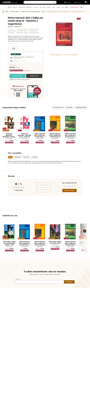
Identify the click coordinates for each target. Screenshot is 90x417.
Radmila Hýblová (85, 246)
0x (16, 29)
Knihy (11, 7)
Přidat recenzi (69, 190)
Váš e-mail (17, 279)
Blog (63, 7)
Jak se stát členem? (27, 70)
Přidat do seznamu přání (72, 54)
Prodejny (58, 7)
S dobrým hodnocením (80, 107)
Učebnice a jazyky (15, 11)
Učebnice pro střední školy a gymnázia (30, 11)
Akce (68, 7)
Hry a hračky (35, 7)
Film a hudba (42, 7)
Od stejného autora (58, 107)
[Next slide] (79, 34)
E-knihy (16, 7)
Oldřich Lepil (9, 246)
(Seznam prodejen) (17, 58)
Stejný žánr (69, 107)
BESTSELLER (6, 130)
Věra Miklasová (55, 244)
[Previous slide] (49, 34)
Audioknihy (23, 7)
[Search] (54, 2)
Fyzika (43, 11)
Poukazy (30, 7)
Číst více (10, 43)
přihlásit (69, 281)
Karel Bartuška (24, 29)
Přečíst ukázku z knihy (57, 54)
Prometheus (36, 29)
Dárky (54, 7)
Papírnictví (49, 7)
